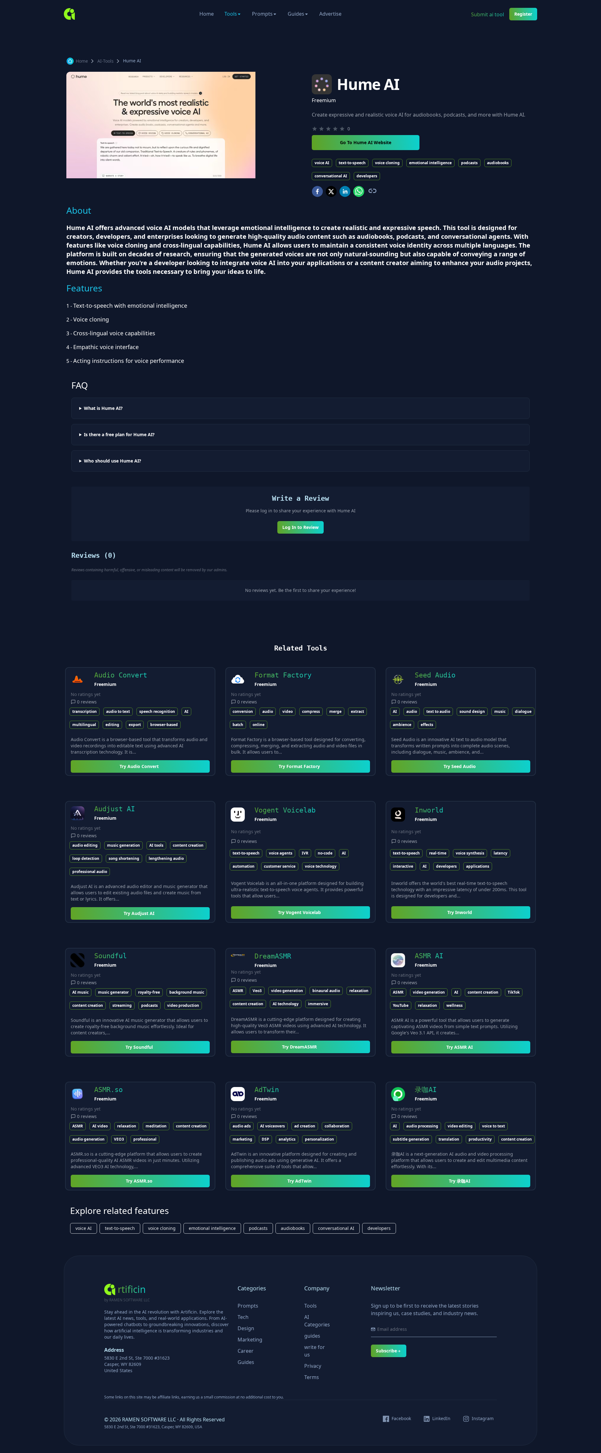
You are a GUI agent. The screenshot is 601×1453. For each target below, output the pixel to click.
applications (477, 866)
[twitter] (331, 191)
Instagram (483, 1418)
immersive (318, 1003)
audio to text (118, 711)
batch (238, 724)
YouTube (400, 1005)
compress (311, 711)
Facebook (401, 1418)
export (135, 724)
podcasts (469, 162)
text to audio (438, 711)
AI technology (286, 1003)
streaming (122, 1005)
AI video (100, 1126)
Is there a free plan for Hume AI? (119, 434)
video (287, 711)
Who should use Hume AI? (112, 461)
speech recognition (157, 711)
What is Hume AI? (103, 408)
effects (427, 724)
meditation (156, 1126)
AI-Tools (105, 61)
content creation (188, 845)
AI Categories (317, 1321)
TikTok (514, 992)
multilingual (84, 724)
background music (186, 992)
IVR (305, 853)
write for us (314, 1351)
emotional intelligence (430, 162)
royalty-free (149, 992)
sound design (472, 711)
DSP (265, 1139)
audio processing (422, 1126)
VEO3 (119, 1139)
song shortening (124, 858)
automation (243, 866)
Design (246, 1328)
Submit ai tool (487, 14)
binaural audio (326, 990)
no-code (325, 853)
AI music (80, 992)
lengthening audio (166, 858)
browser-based (164, 724)
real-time (437, 853)
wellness (454, 1005)
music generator (113, 992)
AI (186, 711)
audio (267, 711)
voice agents (280, 853)
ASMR (238, 990)
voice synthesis (470, 853)
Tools (230, 13)
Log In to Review (300, 527)
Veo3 (257, 990)
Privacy (312, 1365)
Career (246, 1350)
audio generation (88, 1139)
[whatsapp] (358, 191)
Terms (311, 1377)
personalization (319, 1139)
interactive (403, 866)
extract (357, 711)
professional (145, 1139)
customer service (279, 866)
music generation (123, 845)
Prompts (262, 13)
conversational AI (331, 176)
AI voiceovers (272, 1126)
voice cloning (387, 162)
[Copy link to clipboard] (372, 191)
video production (183, 1005)
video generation (287, 990)
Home (206, 13)
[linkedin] (345, 191)
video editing (460, 1126)
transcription (84, 711)
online (259, 724)
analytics (287, 1139)
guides (312, 1335)
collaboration (337, 1126)
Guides (296, 13)
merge (335, 711)
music (500, 711)
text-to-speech (352, 162)
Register (523, 14)
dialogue (523, 711)
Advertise (330, 13)
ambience (402, 724)
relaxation (358, 990)
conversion (243, 711)
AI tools (156, 845)
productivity (480, 1139)
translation (449, 1139)
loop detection (85, 858)
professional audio (89, 871)
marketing (242, 1139)
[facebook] (317, 191)
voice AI (322, 162)
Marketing (250, 1339)
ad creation (304, 1126)
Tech (243, 1317)
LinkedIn (441, 1418)
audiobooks (498, 162)
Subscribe (386, 1351)
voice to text (493, 1126)
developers (367, 176)
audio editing (85, 845)
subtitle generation (411, 1139)
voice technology (320, 866)
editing (112, 724)
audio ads (242, 1126)
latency (500, 853)
